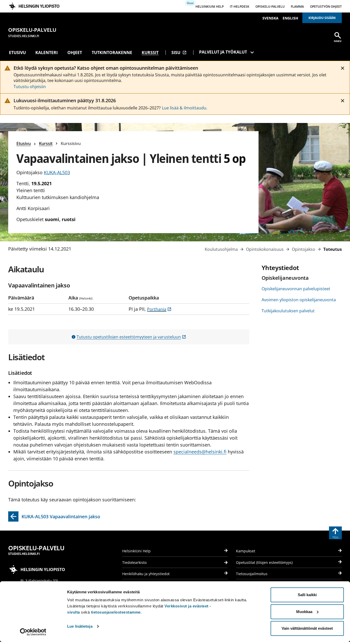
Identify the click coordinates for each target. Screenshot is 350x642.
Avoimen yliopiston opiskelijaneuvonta (299, 300)
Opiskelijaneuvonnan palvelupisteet (296, 289)
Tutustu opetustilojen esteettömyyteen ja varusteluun (131, 337)
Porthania (159, 309)
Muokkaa (304, 611)
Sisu (179, 52)
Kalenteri (46, 52)
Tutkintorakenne (112, 52)
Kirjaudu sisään (322, 18)
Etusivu (17, 52)
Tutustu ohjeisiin (30, 86)
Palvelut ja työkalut (223, 52)
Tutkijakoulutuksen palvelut (288, 311)
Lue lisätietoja (79, 626)
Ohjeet (74, 52)
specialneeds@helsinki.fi (200, 452)
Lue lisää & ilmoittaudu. (184, 108)
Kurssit (150, 52)
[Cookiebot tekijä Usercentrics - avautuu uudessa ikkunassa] (33, 632)
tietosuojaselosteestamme (116, 612)
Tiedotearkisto (134, 562)
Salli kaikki (307, 595)
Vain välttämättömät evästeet (307, 628)
